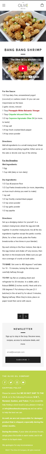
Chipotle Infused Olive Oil (20, 114)
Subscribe (21, 360)
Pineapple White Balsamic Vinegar (24, 110)
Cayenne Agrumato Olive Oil (21, 118)
